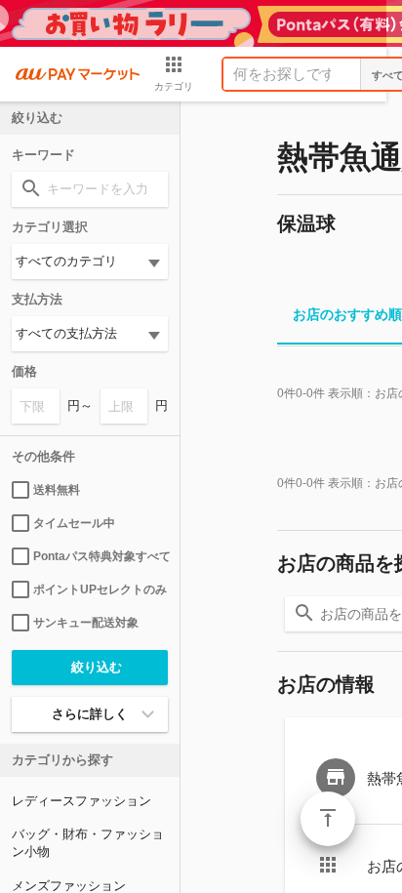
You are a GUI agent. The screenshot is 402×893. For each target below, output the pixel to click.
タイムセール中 (74, 523)
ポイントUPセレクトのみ (100, 589)
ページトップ (328, 819)
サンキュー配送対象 (86, 622)
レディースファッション (81, 800)
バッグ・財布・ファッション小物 (88, 843)
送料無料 (56, 490)
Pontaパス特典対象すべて (100, 556)
